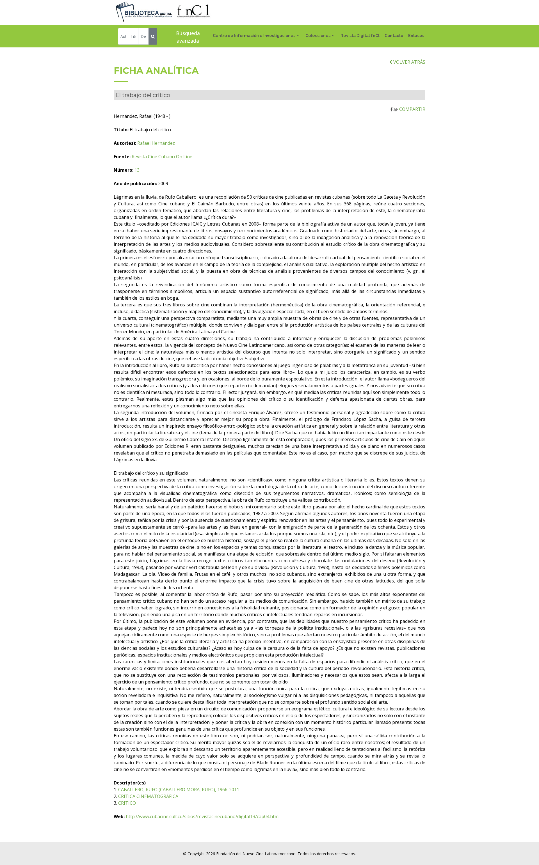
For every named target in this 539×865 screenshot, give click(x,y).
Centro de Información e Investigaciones (254, 35)
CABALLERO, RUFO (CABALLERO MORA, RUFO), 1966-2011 (178, 789)
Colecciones (317, 35)
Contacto (394, 35)
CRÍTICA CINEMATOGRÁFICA (148, 796)
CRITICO (127, 803)
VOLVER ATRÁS (408, 62)
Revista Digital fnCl (360, 35)
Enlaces (416, 35)
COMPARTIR (411, 109)
